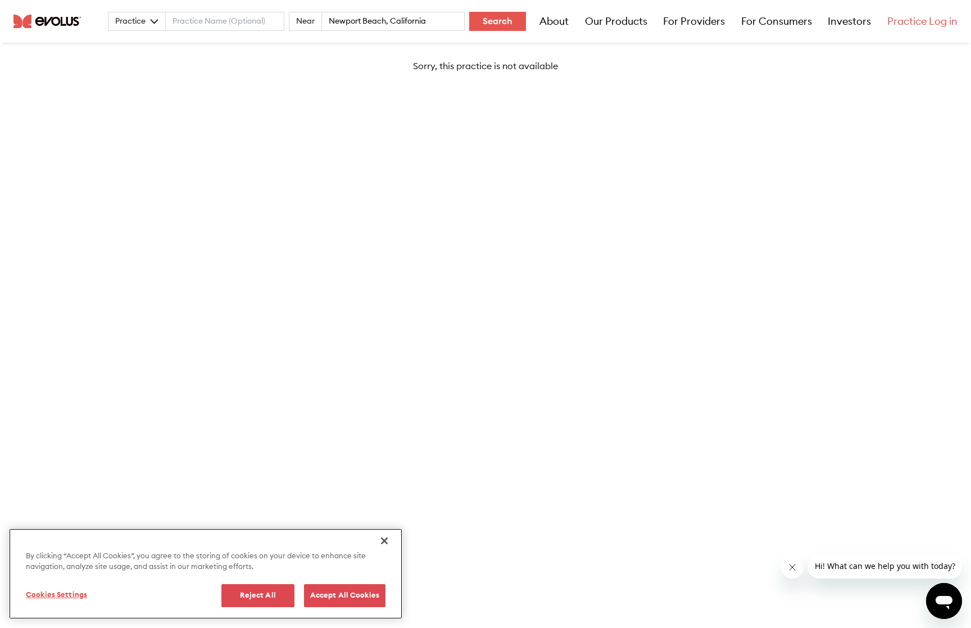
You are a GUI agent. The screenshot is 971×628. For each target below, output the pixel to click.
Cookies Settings (56, 595)
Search (497, 21)
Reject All (258, 595)
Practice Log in (922, 21)
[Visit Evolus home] (50, 21)
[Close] (384, 540)
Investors (849, 21)
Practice (130, 21)
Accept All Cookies (344, 595)
